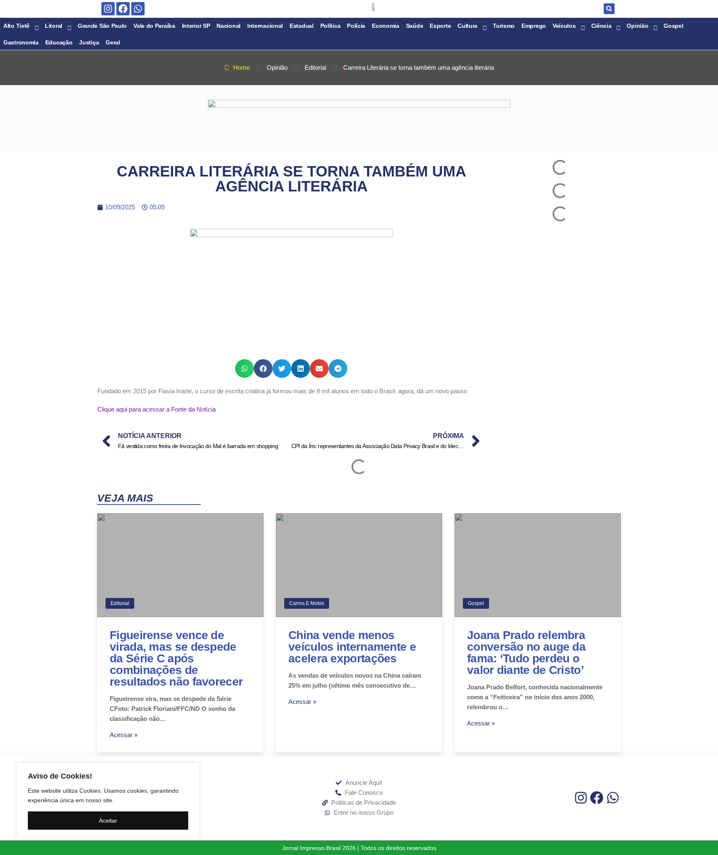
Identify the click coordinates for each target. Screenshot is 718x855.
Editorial (120, 603)
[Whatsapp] (138, 8)
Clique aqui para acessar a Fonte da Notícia (156, 409)
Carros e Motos (306, 603)
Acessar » (124, 734)
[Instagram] (108, 8)
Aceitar (108, 820)
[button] (609, 8)
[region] (108, 800)
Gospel (476, 603)
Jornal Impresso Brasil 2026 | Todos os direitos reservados (359, 848)
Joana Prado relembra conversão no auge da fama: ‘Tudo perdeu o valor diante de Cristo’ (526, 652)
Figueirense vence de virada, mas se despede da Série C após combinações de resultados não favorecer (176, 658)
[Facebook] (123, 8)
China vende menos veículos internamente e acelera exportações (352, 647)
